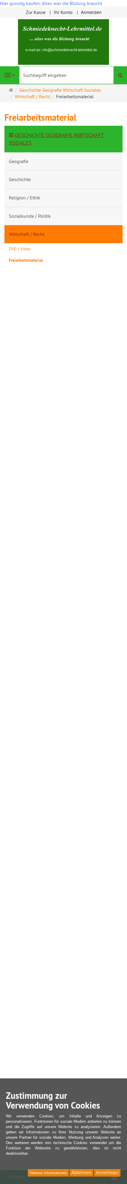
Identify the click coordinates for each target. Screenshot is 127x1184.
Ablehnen (81, 1172)
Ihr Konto (63, 12)
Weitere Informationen (48, 1173)
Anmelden (91, 12)
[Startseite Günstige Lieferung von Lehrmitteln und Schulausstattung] (63, 41)
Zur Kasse (35, 12)
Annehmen (107, 1172)
